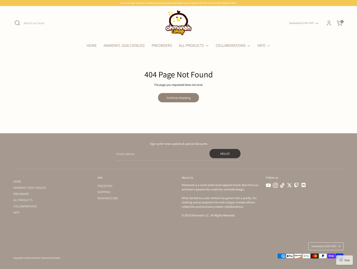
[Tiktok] (282, 185)
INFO (261, 45)
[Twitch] (296, 185)
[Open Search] (17, 23)
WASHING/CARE (108, 198)
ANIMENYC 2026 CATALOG (124, 45)
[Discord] (303, 185)
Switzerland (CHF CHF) (301, 23)
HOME (92, 45)
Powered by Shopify (50, 257)
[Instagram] (275, 185)
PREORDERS (162, 45)
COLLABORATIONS (231, 45)
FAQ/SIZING (105, 186)
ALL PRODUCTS (192, 45)
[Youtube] (268, 185)
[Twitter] (289, 185)
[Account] (329, 23)
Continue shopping (178, 98)
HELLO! (225, 154)
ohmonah (35, 257)
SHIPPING (104, 192)
